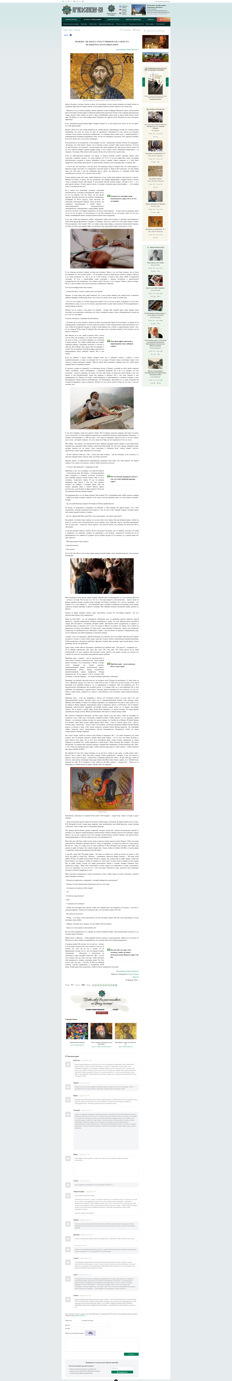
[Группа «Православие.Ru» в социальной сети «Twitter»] (68, 1)
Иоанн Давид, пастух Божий (155, 263)
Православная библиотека (106, 24)
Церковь (71, 30)
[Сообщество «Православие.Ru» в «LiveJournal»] (71, 1)
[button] (137, 15)
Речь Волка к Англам (155, 179)
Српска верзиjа (124, 10)
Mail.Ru (80, 1320)
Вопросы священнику (133, 19)
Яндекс (76, 1320)
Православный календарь (111, 14)
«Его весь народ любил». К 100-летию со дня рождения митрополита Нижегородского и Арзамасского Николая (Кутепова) (155, 343)
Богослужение (160, 24)
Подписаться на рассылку (163, 1)
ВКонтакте (73, 1320)
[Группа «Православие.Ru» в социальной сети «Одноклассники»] (66, 1)
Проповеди (84, 24)
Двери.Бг (135, 977)
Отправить (131, 1354)
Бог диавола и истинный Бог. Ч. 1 (155, 229)
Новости (151, 19)
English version (124, 13)
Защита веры (77, 30)
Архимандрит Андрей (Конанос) (127, 49)
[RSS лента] (80, 1)
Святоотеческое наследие (71, 24)
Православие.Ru (80, 1315)
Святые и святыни (121, 24)
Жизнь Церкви (150, 24)
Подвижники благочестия (136, 24)
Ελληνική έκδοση (124, 6)
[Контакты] (82, 1)
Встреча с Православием (92, 19)
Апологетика (93, 24)
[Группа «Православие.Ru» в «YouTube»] (74, 1)
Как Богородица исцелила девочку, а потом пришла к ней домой (155, 314)
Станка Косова (133, 974)
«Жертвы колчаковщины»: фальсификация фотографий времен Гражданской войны (155, 373)
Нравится (66, 35)
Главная (65, 30)
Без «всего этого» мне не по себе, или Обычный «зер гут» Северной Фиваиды (155, 126)
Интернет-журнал (113, 19)
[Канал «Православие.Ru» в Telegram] (77, 1)
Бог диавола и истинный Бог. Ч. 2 (155, 153)
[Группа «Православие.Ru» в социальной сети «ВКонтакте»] (63, 1)
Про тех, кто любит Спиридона (155, 288)
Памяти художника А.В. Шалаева (155, 204)
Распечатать (137, 30)
